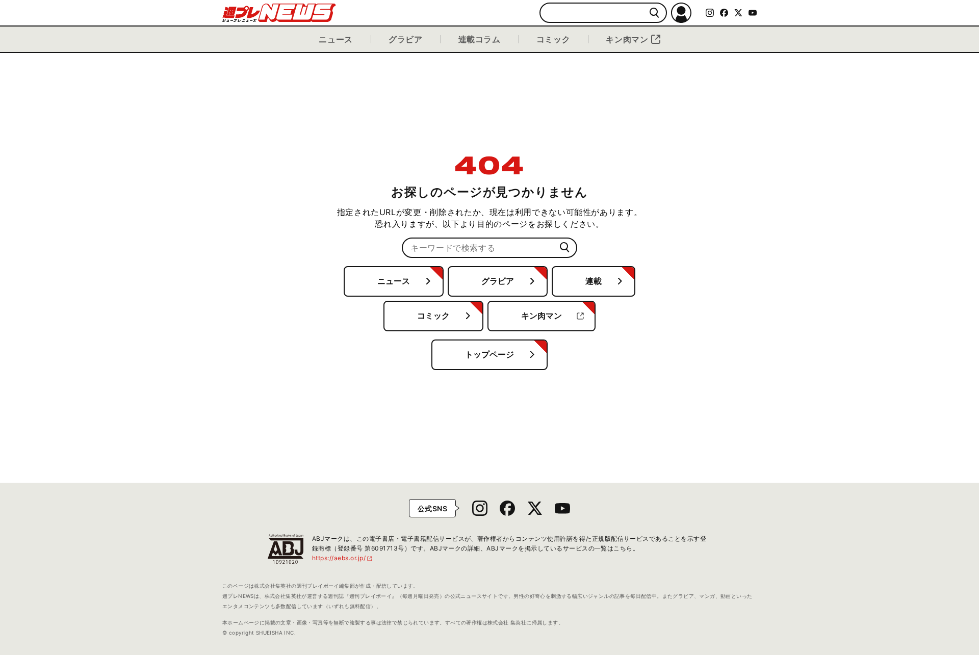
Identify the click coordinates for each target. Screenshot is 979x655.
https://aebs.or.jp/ (342, 558)
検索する (654, 13)
